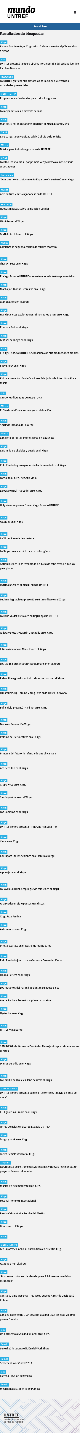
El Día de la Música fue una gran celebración (25, 410)
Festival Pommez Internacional (18, 1200)
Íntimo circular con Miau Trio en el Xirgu (23, 649)
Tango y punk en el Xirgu (14, 1139)
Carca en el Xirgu (9, 841)
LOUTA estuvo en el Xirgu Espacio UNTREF (24, 584)
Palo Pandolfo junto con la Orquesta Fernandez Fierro (31, 960)
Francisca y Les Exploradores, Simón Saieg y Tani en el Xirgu (34, 314)
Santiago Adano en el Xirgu (16, 797)
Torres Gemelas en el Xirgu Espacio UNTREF (25, 1126)
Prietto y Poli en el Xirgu (14, 327)
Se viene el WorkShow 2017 (16, 1363)
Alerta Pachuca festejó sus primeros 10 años (25, 1000)
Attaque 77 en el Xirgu (13, 1263)
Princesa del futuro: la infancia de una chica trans (28, 753)
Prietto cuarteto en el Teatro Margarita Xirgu (25, 945)
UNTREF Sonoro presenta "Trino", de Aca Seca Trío (28, 826)
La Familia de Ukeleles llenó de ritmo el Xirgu (26, 1080)
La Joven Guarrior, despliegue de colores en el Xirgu (29, 888)
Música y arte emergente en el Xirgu (20, 1185)
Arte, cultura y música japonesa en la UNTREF (26, 194)
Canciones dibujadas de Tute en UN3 (21, 397)
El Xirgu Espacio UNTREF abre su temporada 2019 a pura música (37, 276)
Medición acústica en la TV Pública (20, 1388)
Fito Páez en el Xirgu (12, 221)
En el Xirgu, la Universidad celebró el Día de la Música (31, 136)
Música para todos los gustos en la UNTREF (25, 149)
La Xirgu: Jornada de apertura (17, 538)
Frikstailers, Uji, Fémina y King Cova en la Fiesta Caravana (33, 692)
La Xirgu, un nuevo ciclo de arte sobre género (25, 551)
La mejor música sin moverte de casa (21, 111)
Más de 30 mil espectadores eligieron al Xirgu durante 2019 (34, 123)
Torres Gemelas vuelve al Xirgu (17, 1154)
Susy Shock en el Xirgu (13, 365)
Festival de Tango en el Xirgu (16, 340)
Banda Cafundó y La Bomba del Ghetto (22, 1213)
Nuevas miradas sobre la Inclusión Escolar (24, 208)
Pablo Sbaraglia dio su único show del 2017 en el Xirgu (32, 678)
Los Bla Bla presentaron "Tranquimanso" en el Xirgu (30, 663)
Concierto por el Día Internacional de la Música (27, 437)
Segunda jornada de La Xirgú (16, 424)
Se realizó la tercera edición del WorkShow (24, 1348)
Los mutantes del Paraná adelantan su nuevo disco (29, 987)
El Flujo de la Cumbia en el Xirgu (18, 1112)
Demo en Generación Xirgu (15, 724)
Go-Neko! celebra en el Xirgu (16, 234)
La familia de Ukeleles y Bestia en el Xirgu (24, 450)
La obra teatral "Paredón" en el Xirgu (21, 490)
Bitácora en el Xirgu (11, 1226)
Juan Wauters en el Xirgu (14, 301)
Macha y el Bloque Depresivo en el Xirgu (23, 289)
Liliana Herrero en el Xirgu (15, 974)
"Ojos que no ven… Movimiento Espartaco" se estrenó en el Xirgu (37, 179)
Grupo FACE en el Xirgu (13, 784)
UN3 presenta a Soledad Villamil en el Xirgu (25, 1333)
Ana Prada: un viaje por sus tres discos (22, 903)
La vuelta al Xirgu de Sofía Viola (18, 477)
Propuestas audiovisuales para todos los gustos (28, 98)
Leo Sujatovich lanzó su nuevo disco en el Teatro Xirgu (31, 1249)
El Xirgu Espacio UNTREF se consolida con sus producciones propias (39, 352)
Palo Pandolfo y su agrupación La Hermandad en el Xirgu (33, 465)
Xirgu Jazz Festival (11, 916)
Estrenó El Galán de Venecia (16, 1375)
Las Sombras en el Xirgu (14, 811)
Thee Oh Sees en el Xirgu (14, 263)
